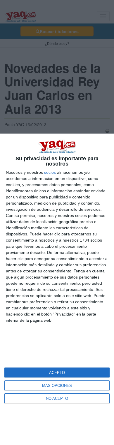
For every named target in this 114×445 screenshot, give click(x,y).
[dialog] (57, 289)
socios (50, 172)
